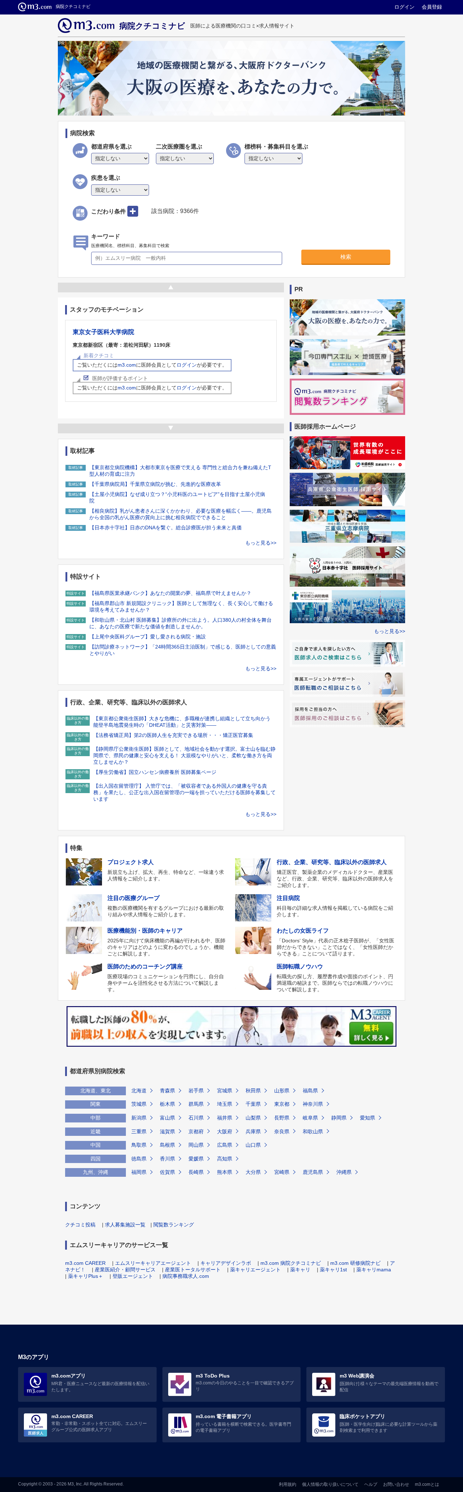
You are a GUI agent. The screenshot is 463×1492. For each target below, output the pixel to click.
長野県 (281, 1118)
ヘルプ (370, 1484)
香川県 (167, 1159)
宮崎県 (281, 1172)
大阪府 (224, 1131)
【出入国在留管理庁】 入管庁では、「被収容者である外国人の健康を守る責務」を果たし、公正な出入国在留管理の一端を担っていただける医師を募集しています (184, 792)
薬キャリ (300, 1269)
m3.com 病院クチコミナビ (290, 1263)
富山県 (167, 1118)
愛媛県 (196, 1159)
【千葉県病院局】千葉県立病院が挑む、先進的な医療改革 (155, 484)
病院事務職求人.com (185, 1276)
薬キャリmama (373, 1269)
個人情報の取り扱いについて (330, 1484)
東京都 (281, 1104)
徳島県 (138, 1159)
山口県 (253, 1145)
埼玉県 (224, 1104)
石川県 (196, 1118)
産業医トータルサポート (193, 1269)
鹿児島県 (313, 1172)
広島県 (224, 1145)
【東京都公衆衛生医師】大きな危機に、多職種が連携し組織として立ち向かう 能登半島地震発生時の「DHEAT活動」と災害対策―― (182, 722)
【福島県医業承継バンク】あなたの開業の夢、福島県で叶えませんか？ (170, 593)
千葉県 (253, 1104)
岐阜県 (310, 1118)
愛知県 (367, 1118)
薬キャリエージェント (255, 1269)
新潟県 (138, 1118)
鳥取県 (138, 1145)
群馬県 (196, 1104)
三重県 (138, 1131)
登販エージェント (132, 1276)
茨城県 (138, 1104)
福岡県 (138, 1172)
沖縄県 (344, 1172)
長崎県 (196, 1172)
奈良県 (281, 1131)
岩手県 (196, 1090)
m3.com (127, 365)
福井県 (224, 1118)
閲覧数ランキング (173, 1225)
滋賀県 (167, 1131)
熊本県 (224, 1172)
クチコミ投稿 (80, 1225)
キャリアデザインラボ (225, 1263)
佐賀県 (167, 1172)
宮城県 (224, 1090)
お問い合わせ (396, 1484)
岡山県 (196, 1145)
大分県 (253, 1172)
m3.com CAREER (85, 1263)
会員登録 (432, 7)
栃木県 (167, 1104)
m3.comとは (427, 1484)
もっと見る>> (260, 543)
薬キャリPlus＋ (85, 1276)
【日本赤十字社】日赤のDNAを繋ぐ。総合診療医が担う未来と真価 (165, 527)
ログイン (404, 7)
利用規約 (287, 1484)
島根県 (167, 1145)
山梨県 (253, 1118)
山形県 (281, 1090)
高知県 (224, 1159)
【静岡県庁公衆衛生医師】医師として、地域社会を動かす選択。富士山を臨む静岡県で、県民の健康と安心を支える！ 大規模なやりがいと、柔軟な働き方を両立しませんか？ (184, 755)
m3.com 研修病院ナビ (355, 1263)
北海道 (138, 1090)
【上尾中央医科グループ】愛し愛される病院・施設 (147, 636)
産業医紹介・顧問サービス (125, 1269)
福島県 (310, 1090)
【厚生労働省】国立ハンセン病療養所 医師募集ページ (154, 772)
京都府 (196, 1131)
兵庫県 (253, 1131)
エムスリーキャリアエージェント (153, 1263)
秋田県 (253, 1090)
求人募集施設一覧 (125, 1225)
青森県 (167, 1090)
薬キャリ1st (333, 1269)
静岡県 (339, 1118)
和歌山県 (313, 1131)
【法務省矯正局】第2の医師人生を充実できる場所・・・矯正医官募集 (173, 735)
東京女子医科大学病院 (103, 332)
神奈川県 (313, 1104)
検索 (345, 257)
